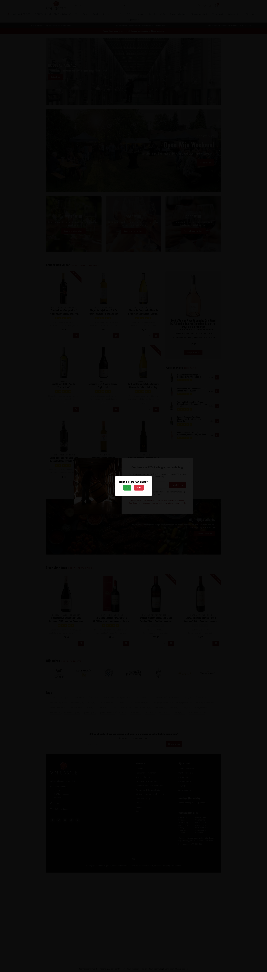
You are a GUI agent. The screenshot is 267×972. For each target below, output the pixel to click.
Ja (127, 487)
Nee (139, 487)
